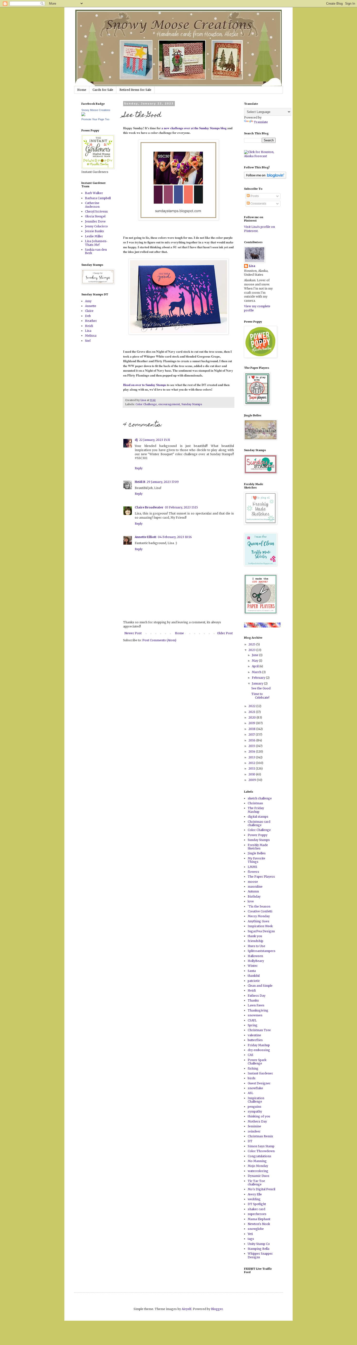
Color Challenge (146, 404)
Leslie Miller (94, 236)
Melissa (90, 335)
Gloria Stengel (95, 216)
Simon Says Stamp (261, 1146)
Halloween (255, 956)
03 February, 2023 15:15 (181, 507)
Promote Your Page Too (95, 119)
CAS (250, 1055)
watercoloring (258, 1171)
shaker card (256, 1209)
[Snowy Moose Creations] (83, 115)
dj (136, 440)
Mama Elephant (259, 1219)
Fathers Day (256, 995)
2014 (252, 751)
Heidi (89, 326)
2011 (252, 768)
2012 (252, 763)
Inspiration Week (260, 926)
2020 (252, 717)
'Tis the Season (259, 906)
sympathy (255, 1111)
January (258, 683)
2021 (252, 712)
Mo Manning (257, 1161)
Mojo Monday (258, 1166)
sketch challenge (260, 798)
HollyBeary (256, 961)
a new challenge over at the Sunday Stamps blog (194, 128)
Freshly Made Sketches (258, 846)
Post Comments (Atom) (159, 640)
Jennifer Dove (95, 221)
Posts (254, 196)
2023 (252, 650)
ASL (250, 1093)
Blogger (217, 1309)
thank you (255, 936)
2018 (252, 729)
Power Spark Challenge (257, 1061)
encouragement (169, 404)
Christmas (255, 803)
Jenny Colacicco (96, 226)
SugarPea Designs (261, 931)
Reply (139, 468)
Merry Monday (259, 916)
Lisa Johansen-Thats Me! (96, 242)
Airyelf (186, 1309)
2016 (252, 740)
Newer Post (133, 633)
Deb (88, 316)
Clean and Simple (260, 985)
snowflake (255, 1088)
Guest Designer (259, 1083)
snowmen (255, 1015)
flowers (253, 872)
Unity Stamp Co (259, 1244)
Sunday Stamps (191, 404)
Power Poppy (257, 835)
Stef (88, 341)
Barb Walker (94, 193)
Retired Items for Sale (135, 90)
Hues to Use (256, 946)
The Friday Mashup (256, 809)
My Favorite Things (256, 860)
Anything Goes (258, 921)
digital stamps (258, 816)
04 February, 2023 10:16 (175, 537)
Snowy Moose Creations (95, 110)
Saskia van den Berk (96, 251)
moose (253, 881)
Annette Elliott (145, 537)
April (255, 666)
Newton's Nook (259, 1224)
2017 (252, 734)
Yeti (250, 1234)
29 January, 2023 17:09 (163, 482)
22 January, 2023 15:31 (154, 440)
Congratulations (259, 1156)
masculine (255, 886)
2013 (252, 757)
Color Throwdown (261, 1151)
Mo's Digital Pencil (261, 1189)
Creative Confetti (260, 911)
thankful (254, 975)
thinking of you (259, 1116)
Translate (261, 122)
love (251, 901)
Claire (89, 311)
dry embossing (259, 1050)
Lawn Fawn (256, 1005)
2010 (252, 774)
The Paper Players (261, 876)
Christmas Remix (260, 1136)
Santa (252, 971)
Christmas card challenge (259, 823)
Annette (90, 306)
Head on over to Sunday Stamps (144, 384)
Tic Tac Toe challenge (256, 1182)
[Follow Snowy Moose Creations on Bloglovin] (265, 178)
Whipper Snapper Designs (260, 1255)
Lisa (88, 331)
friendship (255, 941)
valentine (254, 1035)
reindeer (254, 1131)
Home (81, 90)
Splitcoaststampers (261, 951)
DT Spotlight (257, 1204)
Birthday (254, 896)
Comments (258, 203)
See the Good (261, 688)
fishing (253, 1068)
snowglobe (256, 1229)
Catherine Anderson (92, 204)
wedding (254, 1199)
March (257, 672)
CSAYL (252, 1020)
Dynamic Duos (258, 1176)
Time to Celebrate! (260, 695)
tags (251, 1239)
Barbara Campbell (98, 198)
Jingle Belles (257, 853)
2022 (252, 706)
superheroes (257, 1214)
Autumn (253, 891)
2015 (252, 746)
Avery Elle (255, 1194)
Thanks (253, 1000)
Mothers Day (257, 1121)
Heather (91, 321)
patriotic (254, 981)
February (259, 677)
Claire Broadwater (149, 507)
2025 (252, 644)
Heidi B (140, 482)
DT (250, 1141)
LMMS (252, 867)
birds (251, 1078)
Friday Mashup (259, 1045)
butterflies (255, 1040)
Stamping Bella (258, 1249)
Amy (88, 301)
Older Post (225, 633)
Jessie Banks (94, 231)
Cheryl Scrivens (96, 211)
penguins (254, 1106)
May (255, 660)
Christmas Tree (259, 1030)
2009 (252, 780)
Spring (252, 1025)
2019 (252, 723)
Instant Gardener (260, 1073)
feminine (254, 1126)
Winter (253, 966)
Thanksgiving (258, 1010)
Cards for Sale (103, 90)
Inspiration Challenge (256, 1099)
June (255, 655)
